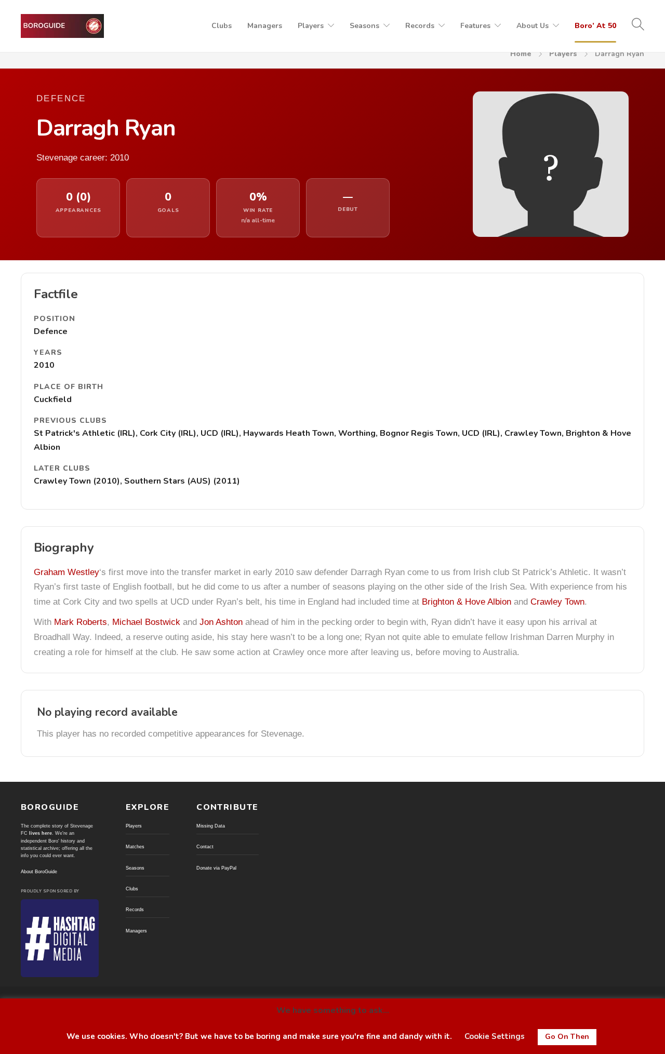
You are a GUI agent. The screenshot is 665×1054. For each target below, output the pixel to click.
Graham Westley (66, 572)
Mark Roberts (80, 622)
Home (520, 54)
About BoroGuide (39, 871)
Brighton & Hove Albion (466, 602)
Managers (264, 26)
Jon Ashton (221, 622)
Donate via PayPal (216, 868)
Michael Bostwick (146, 622)
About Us (532, 26)
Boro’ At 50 (595, 26)
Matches (135, 846)
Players (311, 26)
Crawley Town (557, 602)
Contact (205, 846)
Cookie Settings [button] (494, 1036)
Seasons (364, 26)
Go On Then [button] (567, 1037)
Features (475, 26)
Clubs (221, 26)
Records (419, 26)
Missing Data (210, 826)
